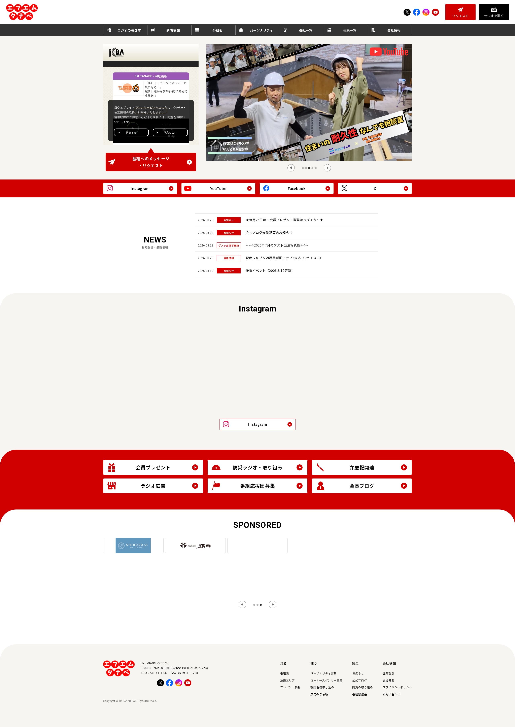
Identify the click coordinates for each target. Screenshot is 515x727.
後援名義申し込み (322, 687)
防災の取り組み (362, 687)
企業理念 (388, 673)
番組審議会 (359, 694)
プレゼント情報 (290, 687)
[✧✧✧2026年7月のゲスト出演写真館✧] (219, 389)
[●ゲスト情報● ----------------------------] (296, 345)
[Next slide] (327, 167)
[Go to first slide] (272, 604)
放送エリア (287, 680)
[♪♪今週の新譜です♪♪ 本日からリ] (374, 389)
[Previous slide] (291, 167)
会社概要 (388, 680)
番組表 (284, 673)
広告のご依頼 (319, 694)
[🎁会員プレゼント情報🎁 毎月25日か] (141, 389)
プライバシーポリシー (397, 687)
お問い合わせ (391, 694)
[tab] (303, 168)
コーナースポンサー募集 (326, 680)
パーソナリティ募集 (323, 673)
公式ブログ (359, 680)
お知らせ (358, 673)
